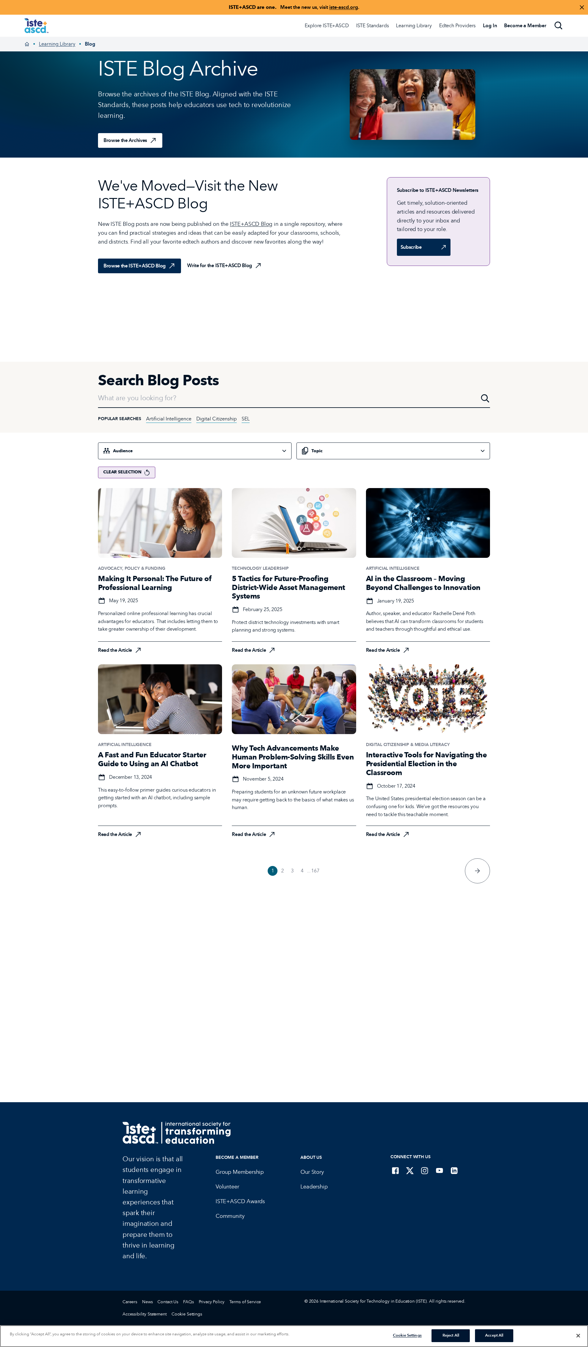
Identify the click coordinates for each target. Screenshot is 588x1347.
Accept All (494, 1335)
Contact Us (167, 1301)
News (147, 1301)
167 (315, 871)
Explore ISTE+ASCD (327, 25)
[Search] (559, 26)
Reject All (451, 1335)
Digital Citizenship (216, 419)
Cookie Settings (187, 1314)
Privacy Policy (211, 1301)
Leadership (313, 1186)
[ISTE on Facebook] (395, 1170)
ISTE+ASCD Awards (240, 1201)
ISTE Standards (372, 25)
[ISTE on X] (410, 1170)
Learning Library (414, 25)
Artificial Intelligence (168, 419)
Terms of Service (245, 1301)
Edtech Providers (457, 25)
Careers (130, 1301)
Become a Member (237, 1157)
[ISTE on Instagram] (425, 1170)
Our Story (312, 1172)
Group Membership (240, 1172)
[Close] (578, 1335)
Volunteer (227, 1186)
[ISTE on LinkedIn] (454, 1170)
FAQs (188, 1301)
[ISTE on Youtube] (439, 1170)
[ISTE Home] (36, 25)
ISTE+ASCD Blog (251, 224)
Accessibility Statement (145, 1314)
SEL (246, 419)
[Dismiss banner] (581, 7)
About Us (311, 1157)
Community (230, 1216)
